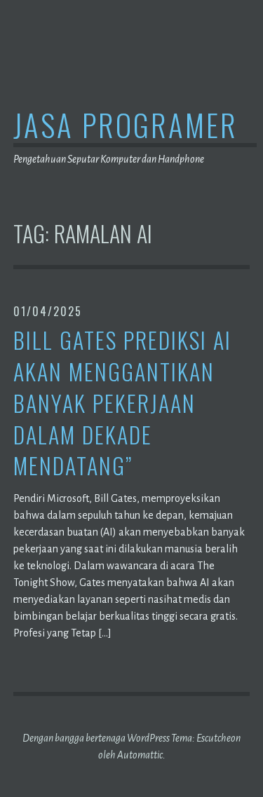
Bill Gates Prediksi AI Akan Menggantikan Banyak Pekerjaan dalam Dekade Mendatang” (122, 403)
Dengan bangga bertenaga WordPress (96, 738)
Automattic (140, 755)
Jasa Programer (125, 124)
